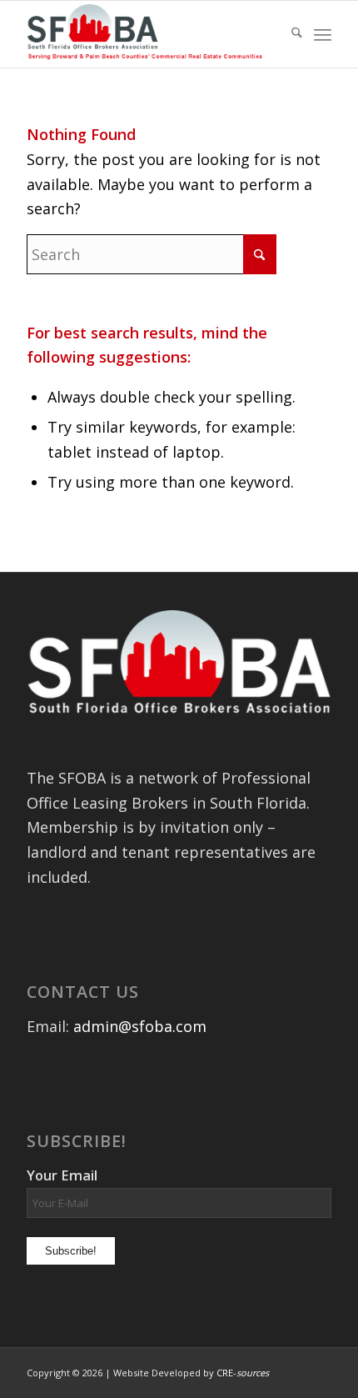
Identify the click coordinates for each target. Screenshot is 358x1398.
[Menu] (322, 34)
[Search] (288, 34)
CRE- (242, 1372)
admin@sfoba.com (139, 1026)
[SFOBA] (148, 34)
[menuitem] (288, 34)
